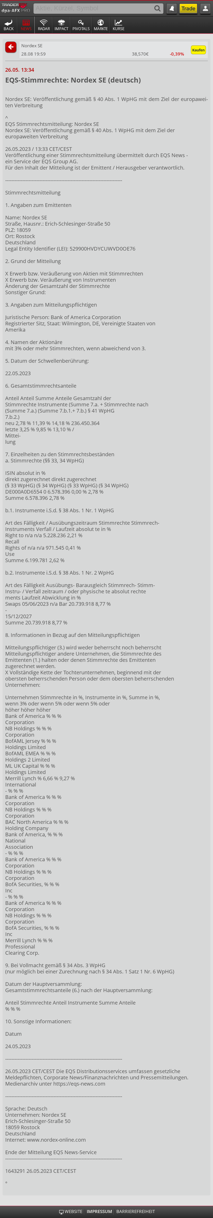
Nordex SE (31, 46)
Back (9, 28)
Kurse (118, 28)
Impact (61, 28)
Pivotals (81, 28)
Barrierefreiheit (135, 1211)
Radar (44, 28)
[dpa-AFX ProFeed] (15, 7)
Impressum (99, 1211)
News (26, 28)
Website (73, 1211)
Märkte (101, 28)
